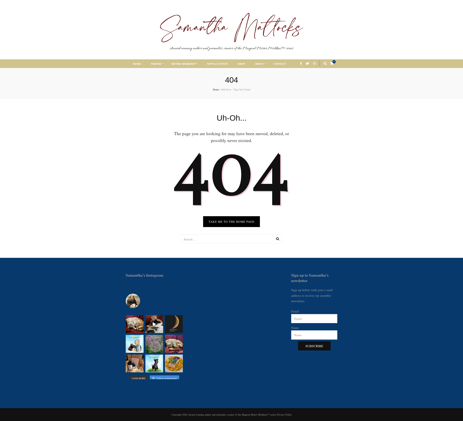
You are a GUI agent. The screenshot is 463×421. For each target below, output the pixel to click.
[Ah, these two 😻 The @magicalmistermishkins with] (154, 324)
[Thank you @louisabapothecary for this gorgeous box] (135, 364)
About (259, 64)
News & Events (217, 64)
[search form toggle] (325, 63)
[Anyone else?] (174, 324)
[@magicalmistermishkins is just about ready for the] (135, 324)
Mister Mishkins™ (184, 64)
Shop (241, 64)
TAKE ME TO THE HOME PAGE (231, 221)
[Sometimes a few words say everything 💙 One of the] (135, 344)
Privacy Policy (284, 414)
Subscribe (314, 346)
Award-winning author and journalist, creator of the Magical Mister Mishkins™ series (231, 48)
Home (137, 64)
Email (295, 311)
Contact (280, 64)
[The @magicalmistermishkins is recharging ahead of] (174, 344)
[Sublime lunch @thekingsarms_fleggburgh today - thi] (174, 364)
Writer (156, 64)
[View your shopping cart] (332, 63)
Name (295, 327)
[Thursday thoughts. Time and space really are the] (154, 344)
